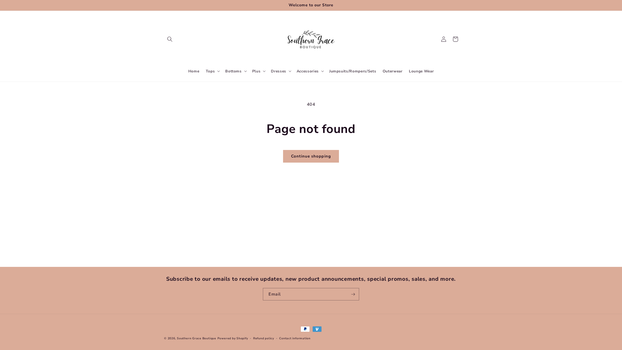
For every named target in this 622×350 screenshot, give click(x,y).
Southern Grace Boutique (196, 338)
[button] (170, 39)
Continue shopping (311, 156)
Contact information (295, 338)
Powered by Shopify (232, 338)
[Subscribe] (353, 294)
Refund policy (263, 338)
